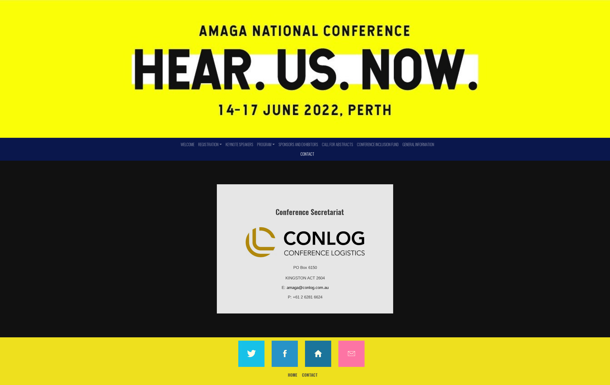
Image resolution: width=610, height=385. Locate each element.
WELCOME (187, 144)
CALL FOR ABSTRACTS (337, 144)
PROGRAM (264, 144)
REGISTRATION (208, 144)
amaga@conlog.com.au (308, 287)
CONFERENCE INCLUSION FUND (378, 144)
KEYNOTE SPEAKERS (239, 144)
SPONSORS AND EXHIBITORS (298, 144)
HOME (292, 375)
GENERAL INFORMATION (418, 144)
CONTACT (307, 154)
